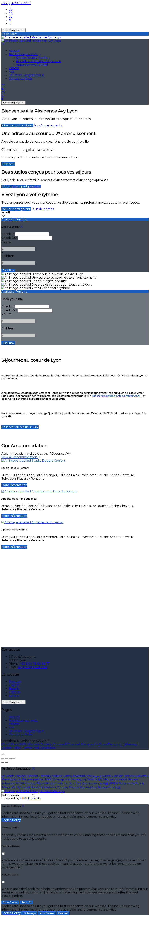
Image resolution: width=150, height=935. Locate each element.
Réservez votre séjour (17, 125)
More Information (14, 485)
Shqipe (74, 787)
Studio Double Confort (33, 57)
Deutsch (15, 681)
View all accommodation (19, 457)
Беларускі (78, 779)
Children (7, 256)
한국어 (113, 783)
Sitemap (131, 744)
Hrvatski (121, 779)
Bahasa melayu (33, 779)
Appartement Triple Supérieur (38, 61)
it (10, 23)
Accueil (14, 50)
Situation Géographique (26, 75)
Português (127, 783)
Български (61, 779)
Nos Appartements (48, 125)
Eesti (88, 776)
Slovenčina (106, 787)
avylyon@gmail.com (33, 667)
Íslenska (30, 783)
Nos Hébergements (23, 54)
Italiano (14, 695)
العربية (97, 776)
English (14, 685)
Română (37, 787)
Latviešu (142, 776)
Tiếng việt (8, 787)
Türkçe (69, 783)
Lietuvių (130, 776)
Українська (90, 783)
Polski (139, 783)
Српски (62, 787)
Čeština (92, 779)
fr (10, 20)
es (10, 16)
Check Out (9, 238)
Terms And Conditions (39, 748)
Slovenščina (88, 787)
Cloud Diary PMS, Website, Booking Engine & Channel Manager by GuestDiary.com (61, 744)
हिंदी (100, 779)
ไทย (78, 783)
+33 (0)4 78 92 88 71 (16, 3)
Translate (34, 798)
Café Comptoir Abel (128, 395)
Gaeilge (117, 776)
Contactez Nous (20, 78)
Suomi (106, 776)
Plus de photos (43, 209)
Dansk (67, 776)
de (11, 9)
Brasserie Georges (103, 395)
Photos (14, 68)
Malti (48, 779)
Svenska (50, 787)
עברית (20, 783)
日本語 (104, 783)
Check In (7, 234)
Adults (6, 241)
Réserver (8, 164)
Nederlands (54, 783)
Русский (23, 787)
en (11, 13)
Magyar (108, 779)
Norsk (41, 783)
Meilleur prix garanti (16, 209)
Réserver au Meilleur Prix (20, 427)
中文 (118, 787)
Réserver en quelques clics (21, 186)
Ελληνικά (79, 776)
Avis (11, 71)
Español (14, 688)
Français (15, 692)
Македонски (11, 779)
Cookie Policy (11, 748)
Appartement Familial (32, 64)
